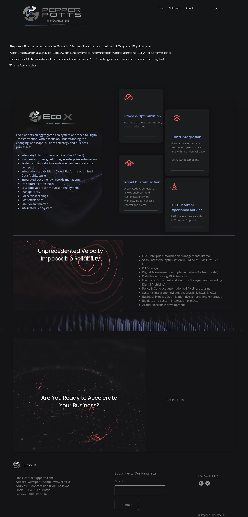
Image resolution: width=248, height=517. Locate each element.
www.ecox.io (61, 482)
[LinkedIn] (201, 483)
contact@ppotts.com (38, 478)
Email (118, 481)
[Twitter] (207, 483)
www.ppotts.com (39, 482)
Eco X (30, 465)
